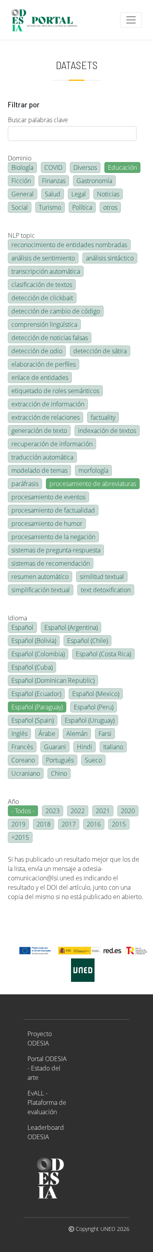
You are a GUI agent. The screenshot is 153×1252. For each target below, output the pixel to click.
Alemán (76, 733)
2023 (53, 811)
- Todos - (23, 811)
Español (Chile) (87, 640)
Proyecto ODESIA (39, 1038)
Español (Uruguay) (90, 720)
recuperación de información (52, 444)
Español (22, 627)
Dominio (19, 158)
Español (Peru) (93, 707)
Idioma (17, 618)
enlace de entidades (39, 377)
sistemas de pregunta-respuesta (55, 550)
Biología (22, 167)
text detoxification (106, 590)
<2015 (20, 837)
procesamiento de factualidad (53, 510)
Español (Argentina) (71, 627)
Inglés (19, 733)
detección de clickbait (42, 298)
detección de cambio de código (55, 311)
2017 (69, 824)
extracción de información (47, 404)
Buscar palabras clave (38, 120)
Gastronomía (94, 180)
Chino (59, 773)
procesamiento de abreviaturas (92, 483)
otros (110, 207)
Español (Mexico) (95, 693)
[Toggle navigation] (131, 20)
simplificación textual (40, 590)
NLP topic (21, 235)
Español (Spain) (32, 720)
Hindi (84, 747)
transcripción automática (45, 271)
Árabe (46, 733)
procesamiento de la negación (53, 537)
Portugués (60, 760)
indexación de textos (107, 430)
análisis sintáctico (110, 258)
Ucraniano (25, 773)
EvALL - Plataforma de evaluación (46, 1102)
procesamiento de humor (46, 523)
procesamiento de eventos (48, 497)
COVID (53, 167)
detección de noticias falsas (49, 337)
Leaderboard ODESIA (45, 1132)
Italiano (113, 747)
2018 (43, 824)
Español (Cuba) (32, 667)
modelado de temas (39, 470)
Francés (22, 747)
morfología (93, 470)
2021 (103, 811)
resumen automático (40, 576)
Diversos (85, 167)
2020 (128, 811)
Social (19, 207)
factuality (103, 417)
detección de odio (36, 351)
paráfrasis (24, 483)
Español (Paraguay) (37, 707)
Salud (52, 194)
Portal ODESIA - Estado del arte (47, 1068)
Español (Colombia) (38, 654)
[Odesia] (47, 20)
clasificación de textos (41, 284)
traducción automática (42, 457)
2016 (94, 824)
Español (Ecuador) (36, 693)
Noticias (108, 194)
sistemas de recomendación (50, 563)
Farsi (104, 733)
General (22, 194)
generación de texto (39, 430)
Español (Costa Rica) (103, 654)
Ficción (21, 180)
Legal (78, 194)
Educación (122, 167)
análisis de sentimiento (43, 258)
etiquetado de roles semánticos (55, 390)
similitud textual (102, 576)
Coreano (23, 760)
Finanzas (54, 180)
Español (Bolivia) (33, 640)
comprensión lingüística (44, 324)
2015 (119, 824)
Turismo (50, 207)
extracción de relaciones (45, 417)
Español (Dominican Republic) (53, 680)
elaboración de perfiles (43, 364)
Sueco (93, 760)
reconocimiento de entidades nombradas (69, 244)
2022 (78, 811)
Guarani (55, 747)
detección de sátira (100, 351)
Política (82, 207)
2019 (18, 824)
